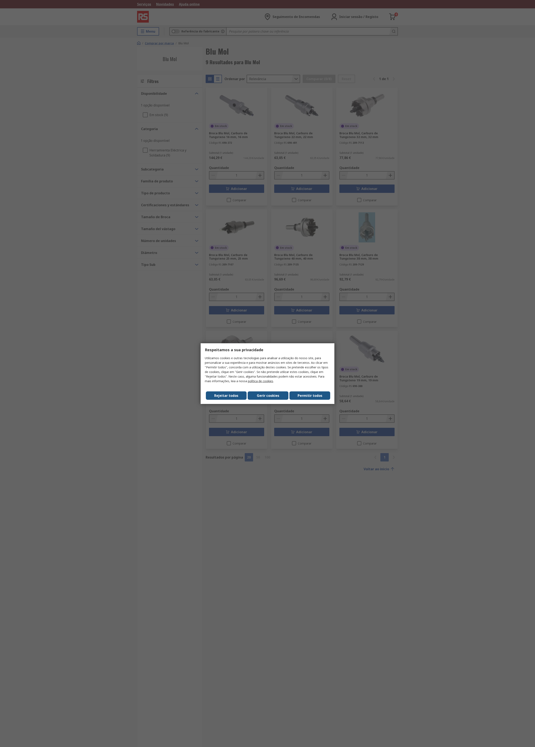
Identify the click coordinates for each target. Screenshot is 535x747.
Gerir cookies (268, 395)
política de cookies (260, 381)
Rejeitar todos (226, 395)
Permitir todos (310, 395)
